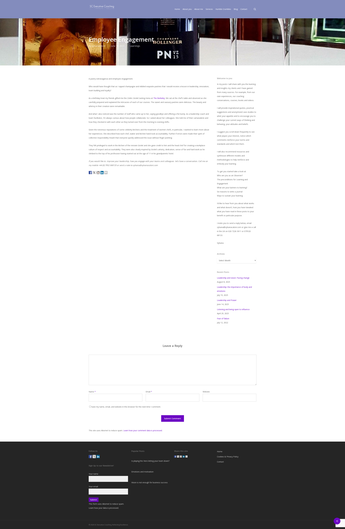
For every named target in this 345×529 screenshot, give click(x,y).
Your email (93, 486)
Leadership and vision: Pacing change (233, 278)
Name (92, 391)
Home (219, 451)
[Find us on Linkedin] (98, 456)
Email (149, 391)
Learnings (135, 45)
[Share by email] (106, 172)
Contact (220, 461)
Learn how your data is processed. (104, 508)
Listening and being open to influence (233, 309)
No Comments (246, 43)
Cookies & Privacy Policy (227, 456)
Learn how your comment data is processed (142, 430)
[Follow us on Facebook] (90, 456)
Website (206, 391)
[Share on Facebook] (90, 172)
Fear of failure (223, 318)
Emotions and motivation (142, 471)
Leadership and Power (227, 300)
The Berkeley (159, 98)
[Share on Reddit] (98, 172)
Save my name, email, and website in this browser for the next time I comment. (126, 406)
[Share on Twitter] (94, 172)
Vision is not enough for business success (149, 482)
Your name (93, 474)
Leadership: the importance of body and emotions (234, 289)
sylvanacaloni (98, 45)
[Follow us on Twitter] (94, 456)
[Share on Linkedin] (102, 172)
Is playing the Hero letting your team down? (150, 461)
